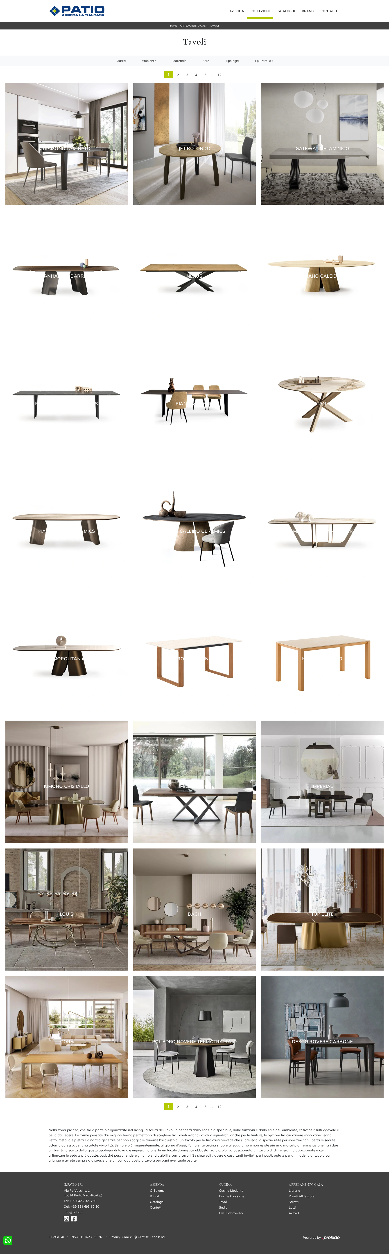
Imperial (322, 786)
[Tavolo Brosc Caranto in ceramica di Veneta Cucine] (194, 654)
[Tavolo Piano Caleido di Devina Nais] (322, 272)
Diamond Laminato (66, 148)
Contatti (329, 11)
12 (219, 75)
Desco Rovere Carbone (322, 1041)
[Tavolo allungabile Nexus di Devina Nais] (194, 272)
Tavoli (214, 25)
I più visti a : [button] (264, 61)
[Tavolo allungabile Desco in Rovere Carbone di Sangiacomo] (322, 1037)
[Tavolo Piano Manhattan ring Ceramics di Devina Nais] (322, 399)
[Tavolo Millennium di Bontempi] (194, 782)
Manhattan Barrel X (66, 276)
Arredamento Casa (193, 25)
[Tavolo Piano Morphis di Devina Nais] (194, 399)
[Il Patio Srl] (77, 11)
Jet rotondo (194, 148)
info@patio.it (73, 1212)
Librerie (294, 1191)
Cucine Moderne (231, 1191)
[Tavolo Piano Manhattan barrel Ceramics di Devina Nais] (322, 527)
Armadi (294, 1213)
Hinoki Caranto (322, 658)
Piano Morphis (194, 403)
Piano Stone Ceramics (66, 531)
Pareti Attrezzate (301, 1196)
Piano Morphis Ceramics (66, 403)
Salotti (294, 1202)
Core (66, 1041)
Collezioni (260, 11)
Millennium (194, 786)
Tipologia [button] (232, 61)
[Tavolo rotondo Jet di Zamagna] (194, 144)
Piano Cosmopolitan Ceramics (66, 658)
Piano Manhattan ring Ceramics (322, 403)
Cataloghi (286, 11)
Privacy (114, 1237)
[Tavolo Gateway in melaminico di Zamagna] (322, 144)
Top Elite (322, 914)
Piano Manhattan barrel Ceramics (322, 531)
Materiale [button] (179, 61)
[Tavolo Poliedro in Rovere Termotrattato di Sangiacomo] (194, 1037)
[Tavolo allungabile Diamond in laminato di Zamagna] (66, 144)
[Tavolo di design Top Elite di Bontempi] (322, 909)
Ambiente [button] (149, 61)
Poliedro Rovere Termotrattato (194, 1041)
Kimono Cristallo (66, 786)
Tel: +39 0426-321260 (80, 1201)
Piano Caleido (322, 276)
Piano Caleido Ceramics (195, 531)
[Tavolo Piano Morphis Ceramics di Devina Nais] (66, 399)
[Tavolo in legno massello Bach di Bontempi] (194, 909)
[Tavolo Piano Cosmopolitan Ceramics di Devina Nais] (66, 654)
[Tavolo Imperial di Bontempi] (322, 782)
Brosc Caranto (194, 658)
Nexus (194, 276)
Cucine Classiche (231, 1196)
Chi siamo (157, 1191)
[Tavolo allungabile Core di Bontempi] (66, 1037)
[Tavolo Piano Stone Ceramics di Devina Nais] (66, 527)
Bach (194, 914)
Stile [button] (206, 61)
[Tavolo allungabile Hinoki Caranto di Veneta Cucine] (322, 654)
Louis (67, 914)
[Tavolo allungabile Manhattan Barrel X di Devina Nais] (66, 272)
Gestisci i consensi (151, 1237)
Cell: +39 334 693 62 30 (81, 1207)
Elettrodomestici (231, 1213)
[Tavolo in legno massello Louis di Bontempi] (66, 909)
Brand (308, 11)
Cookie (127, 1237)
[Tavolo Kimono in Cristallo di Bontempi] (66, 782)
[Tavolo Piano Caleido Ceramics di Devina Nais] (194, 527)
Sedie (223, 1207)
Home (173, 25)
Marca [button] (121, 61)
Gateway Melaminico (322, 148)
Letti (292, 1207)
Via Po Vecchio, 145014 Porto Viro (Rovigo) (83, 1193)
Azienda (236, 11)
